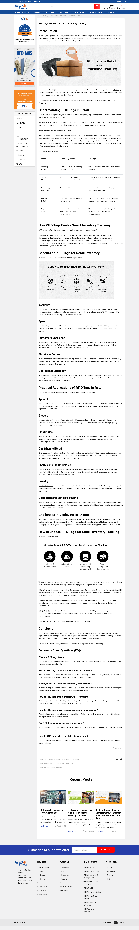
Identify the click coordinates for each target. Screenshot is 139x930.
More (110, 12)
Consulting (111, 871)
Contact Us (122, 1)
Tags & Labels (20, 12)
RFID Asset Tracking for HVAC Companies (52, 811)
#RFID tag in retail (46, 763)
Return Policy (66, 887)
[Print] (121, 759)
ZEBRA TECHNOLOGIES (22, 137)
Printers (50, 12)
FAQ (108, 879)
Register (112, 8)
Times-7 (19, 127)
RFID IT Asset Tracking (92, 871)
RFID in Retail (89, 867)
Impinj (18, 132)
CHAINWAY (20, 150)
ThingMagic (20, 159)
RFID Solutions (90, 862)
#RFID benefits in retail (70, 759)
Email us (110, 875)
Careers (64, 879)
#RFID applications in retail (49, 759)
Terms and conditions (69, 883)
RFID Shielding (89, 888)
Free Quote (42, 894)
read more (44, 826)
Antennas (79, 12)
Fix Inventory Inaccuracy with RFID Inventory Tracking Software (80, 813)
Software (64, 12)
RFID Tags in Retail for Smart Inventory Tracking (62, 23)
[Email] (117, 759)
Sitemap (64, 891)
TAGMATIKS (20, 123)
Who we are (65, 867)
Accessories (96, 12)
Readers (37, 12)
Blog (63, 871)
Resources (42, 891)
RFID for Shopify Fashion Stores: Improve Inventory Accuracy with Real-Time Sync (108, 814)
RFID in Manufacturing (92, 892)
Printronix (20, 155)
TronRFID (20, 118)
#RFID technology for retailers (50, 767)
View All (19, 164)
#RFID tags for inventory (64, 763)
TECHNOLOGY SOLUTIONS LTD (22, 144)
